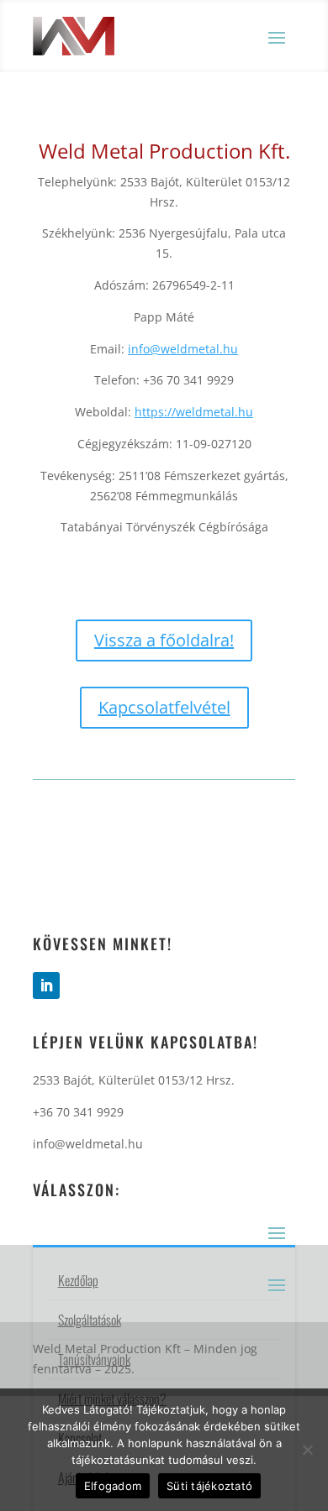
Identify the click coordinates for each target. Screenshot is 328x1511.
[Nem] (307, 1449)
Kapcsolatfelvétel (164, 707)
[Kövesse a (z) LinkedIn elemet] (46, 985)
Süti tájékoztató (209, 1486)
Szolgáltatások (89, 1320)
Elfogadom (112, 1486)
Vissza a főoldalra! (164, 640)
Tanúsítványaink (94, 1359)
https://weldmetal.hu (194, 412)
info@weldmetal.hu (183, 349)
